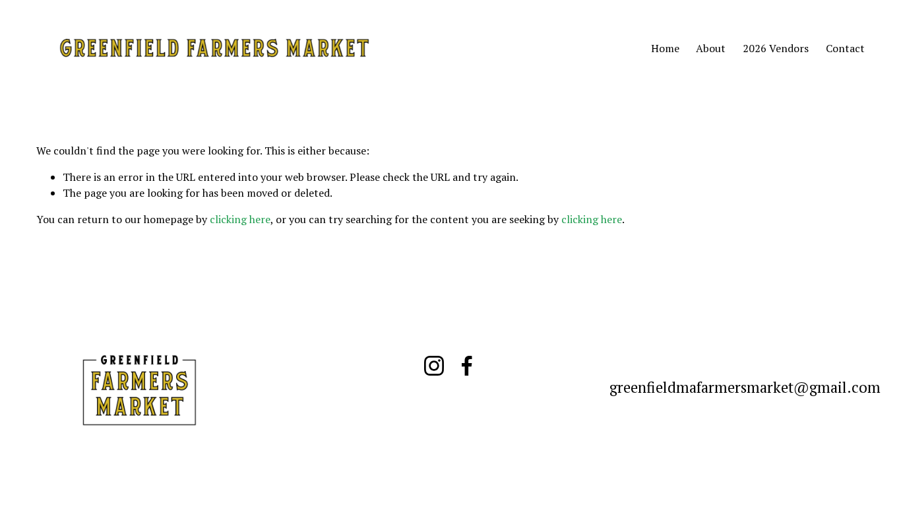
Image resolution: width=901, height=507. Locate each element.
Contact (845, 48)
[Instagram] (434, 365)
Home (665, 48)
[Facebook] (467, 365)
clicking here (240, 219)
